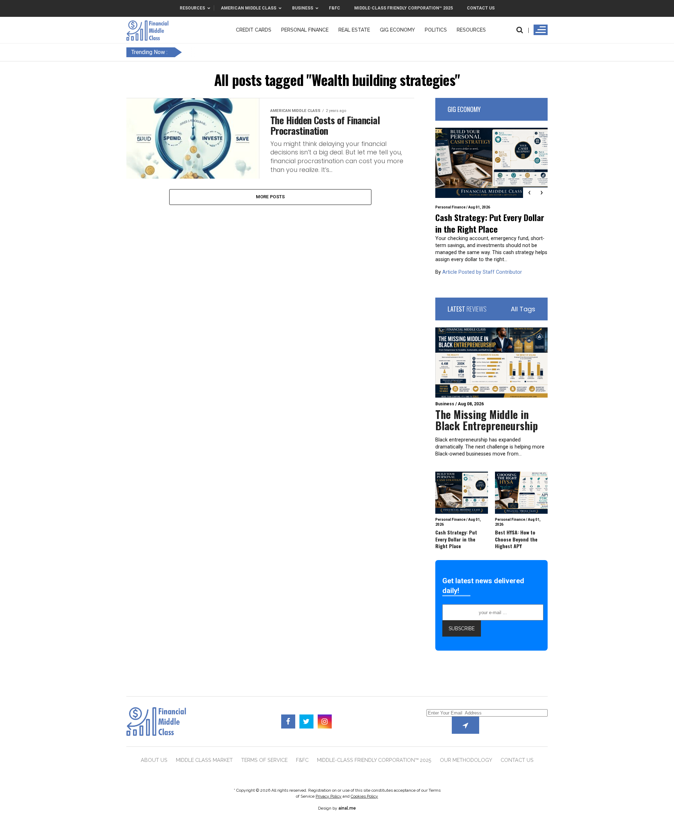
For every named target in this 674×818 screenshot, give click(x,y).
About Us (154, 760)
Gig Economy (397, 30)
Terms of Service (264, 760)
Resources (471, 30)
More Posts (270, 196)
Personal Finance (305, 30)
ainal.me (347, 808)
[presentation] (529, 192)
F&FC (302, 760)
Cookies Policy (364, 796)
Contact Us (517, 760)
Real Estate (354, 30)
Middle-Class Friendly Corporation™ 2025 (374, 760)
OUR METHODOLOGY (466, 760)
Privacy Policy (329, 796)
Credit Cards (253, 30)
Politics (436, 30)
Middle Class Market (204, 760)
